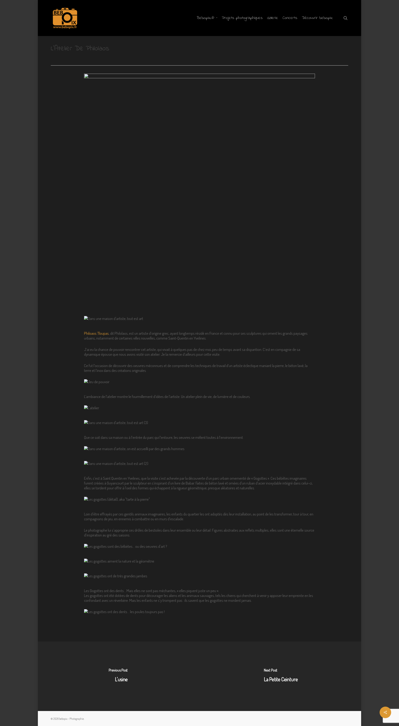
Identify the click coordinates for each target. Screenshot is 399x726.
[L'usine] (118, 676)
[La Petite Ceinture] (281, 676)
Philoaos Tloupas (96, 333)
